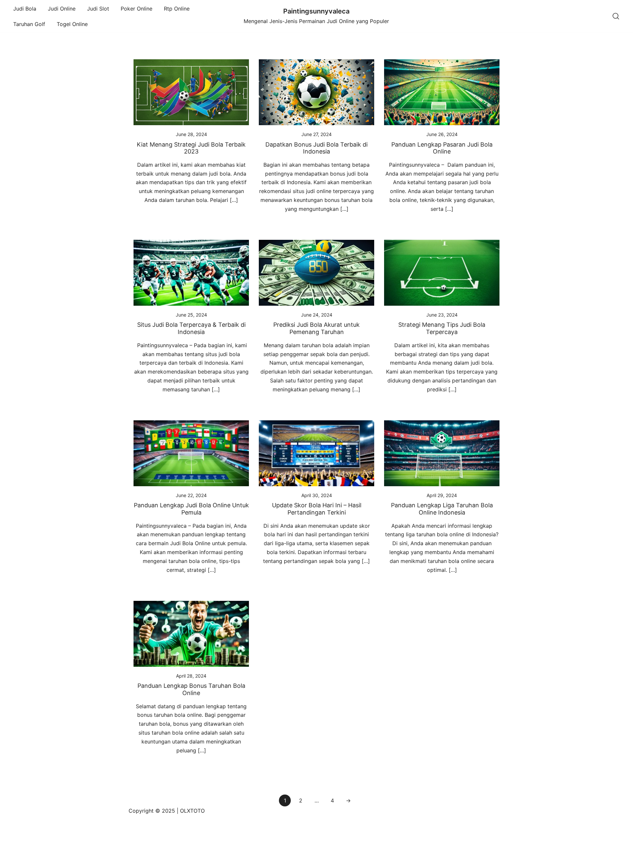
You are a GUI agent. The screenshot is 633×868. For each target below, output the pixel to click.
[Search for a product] (616, 16)
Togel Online (72, 24)
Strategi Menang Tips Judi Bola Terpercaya (441, 328)
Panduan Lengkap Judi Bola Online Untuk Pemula (191, 509)
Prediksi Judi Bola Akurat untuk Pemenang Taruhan (316, 328)
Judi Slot (98, 8)
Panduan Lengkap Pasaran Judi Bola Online (442, 148)
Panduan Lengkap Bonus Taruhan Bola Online (191, 689)
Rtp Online (177, 8)
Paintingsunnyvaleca (316, 11)
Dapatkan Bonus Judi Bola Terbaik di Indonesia (316, 148)
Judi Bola (24, 8)
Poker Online (136, 8)
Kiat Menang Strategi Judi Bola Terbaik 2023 (191, 148)
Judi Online (61, 8)
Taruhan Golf (29, 24)
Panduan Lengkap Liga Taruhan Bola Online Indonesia (442, 509)
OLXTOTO (192, 810)
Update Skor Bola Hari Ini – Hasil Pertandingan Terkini (316, 509)
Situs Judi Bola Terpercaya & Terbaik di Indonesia (191, 328)
